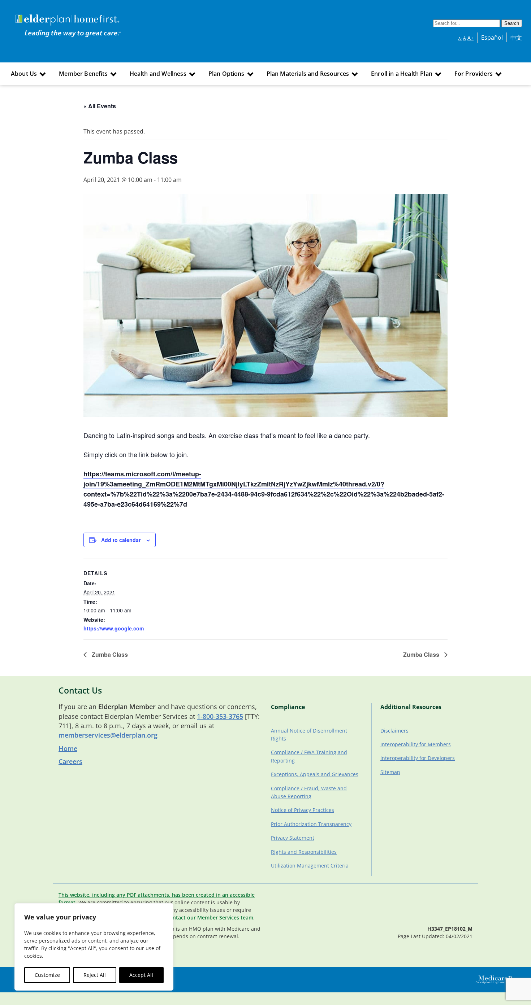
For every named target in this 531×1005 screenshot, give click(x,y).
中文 (516, 37)
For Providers (473, 74)
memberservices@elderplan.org (108, 735)
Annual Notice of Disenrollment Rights (309, 734)
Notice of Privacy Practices (302, 810)
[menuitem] (27, 73)
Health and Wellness (158, 74)
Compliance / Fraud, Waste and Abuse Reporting (309, 792)
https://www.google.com (113, 628)
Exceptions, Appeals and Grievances (314, 774)
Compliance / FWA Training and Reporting (309, 756)
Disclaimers (394, 730)
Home (68, 748)
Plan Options (226, 74)
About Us (24, 74)
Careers (70, 761)
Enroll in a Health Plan (401, 74)
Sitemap (390, 772)
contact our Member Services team (210, 917)
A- (460, 38)
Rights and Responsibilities (304, 851)
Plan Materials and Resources (308, 74)
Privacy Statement (292, 837)
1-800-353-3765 (220, 716)
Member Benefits (83, 74)
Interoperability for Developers (417, 758)
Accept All (141, 974)
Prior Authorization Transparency (311, 824)
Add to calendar (121, 539)
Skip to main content (33, 15)
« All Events (99, 106)
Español (492, 37)
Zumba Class (109, 654)
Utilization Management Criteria (310, 865)
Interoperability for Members (415, 744)
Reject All (94, 974)
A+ (470, 37)
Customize (47, 974)
